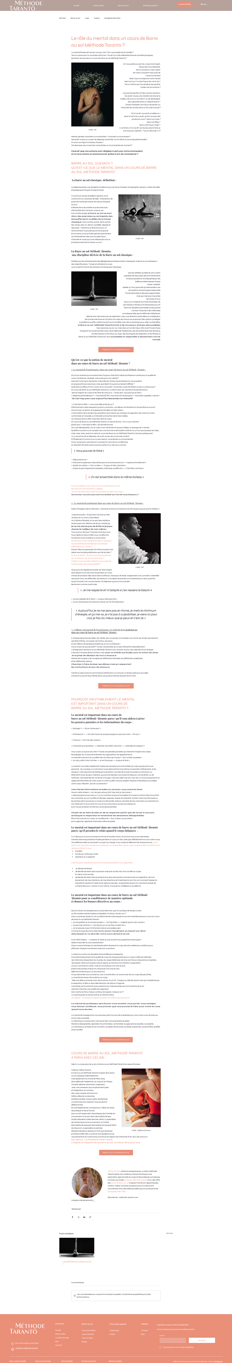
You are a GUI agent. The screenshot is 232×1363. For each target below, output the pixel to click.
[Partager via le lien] (90, 1217)
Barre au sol (75, 18)
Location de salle (62, 1338)
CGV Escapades (67, 1361)
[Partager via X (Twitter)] (78, 1217)
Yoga (87, 18)
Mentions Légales (115, 1361)
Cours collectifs (88, 1334)
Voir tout (169, 1233)
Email (162, 1335)
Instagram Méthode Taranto (26, 1348)
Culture (97, 18)
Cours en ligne (87, 1338)
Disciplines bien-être (112, 18)
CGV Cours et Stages (43, 1361)
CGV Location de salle (17, 1361)
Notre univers (60, 1334)
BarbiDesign (218, 1361)
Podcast (144, 1330)
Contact (58, 1345)
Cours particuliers (89, 1330)
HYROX (112, 1334)
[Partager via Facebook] (72, 1217)
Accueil (58, 1330)
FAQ (56, 1341)
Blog (143, 1334)
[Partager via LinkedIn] (84, 1217)
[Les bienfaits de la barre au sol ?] (76, 1247)
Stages (84, 1342)
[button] (123, 5)
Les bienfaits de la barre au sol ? (76, 1263)
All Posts (62, 18)
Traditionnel (114, 1330)
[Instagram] (12, 1349)
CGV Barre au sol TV (88, 1361)
